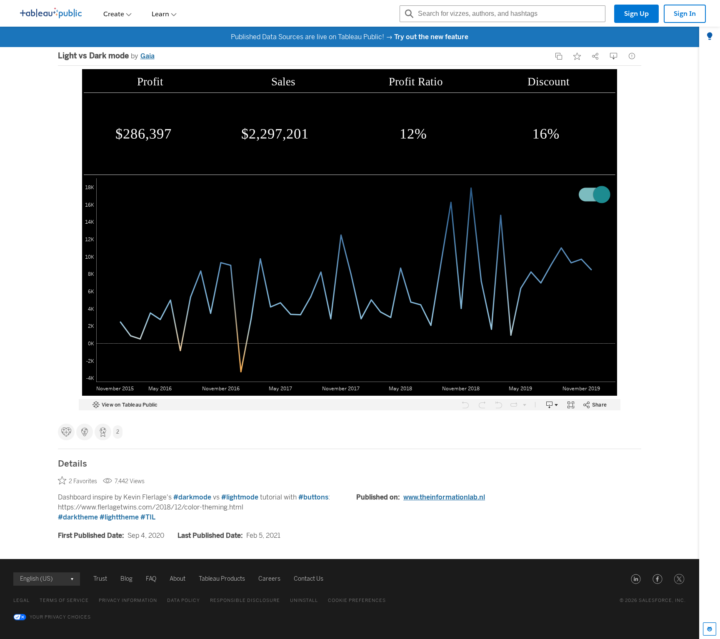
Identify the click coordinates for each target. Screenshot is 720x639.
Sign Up (636, 13)
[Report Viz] (632, 56)
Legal (21, 600)
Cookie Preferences (357, 600)
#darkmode (192, 497)
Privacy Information (128, 600)
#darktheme (78, 517)
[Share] (595, 56)
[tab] (709, 36)
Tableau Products (222, 578)
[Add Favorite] (577, 56)
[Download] (614, 56)
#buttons (313, 497)
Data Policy (183, 600)
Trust (100, 578)
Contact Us (308, 578)
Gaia (147, 56)
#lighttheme (119, 517)
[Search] (408, 14)
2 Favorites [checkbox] (83, 481)
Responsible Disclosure (245, 600)
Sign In (685, 13)
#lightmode (239, 497)
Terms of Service (64, 600)
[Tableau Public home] (51, 13)
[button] (635, 579)
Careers (269, 578)
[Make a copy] (559, 56)
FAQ (151, 578)
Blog (126, 578)
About (177, 578)
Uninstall (304, 600)
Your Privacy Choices (60, 617)
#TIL (147, 517)
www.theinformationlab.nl (444, 497)
